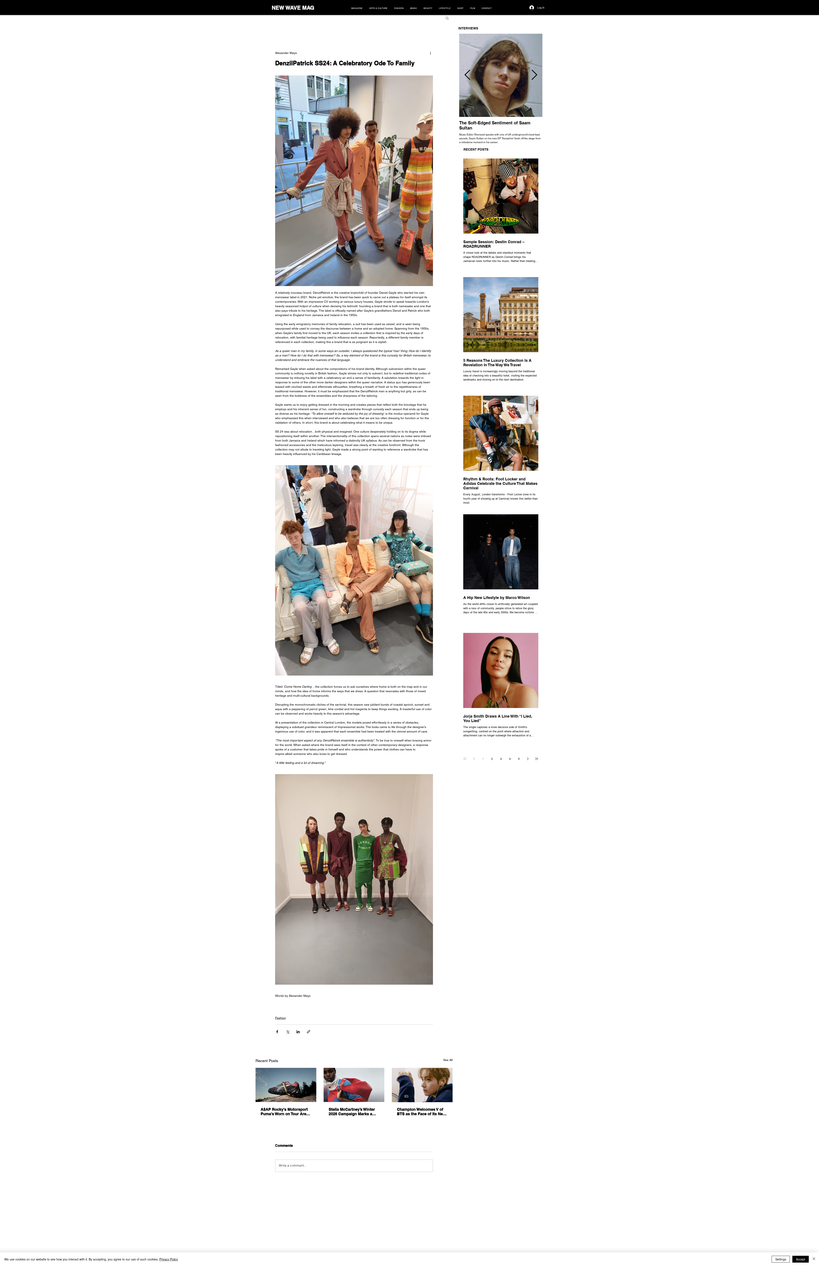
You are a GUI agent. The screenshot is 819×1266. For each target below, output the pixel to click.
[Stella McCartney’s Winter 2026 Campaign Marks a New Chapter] (354, 1085)
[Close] (813, 1259)
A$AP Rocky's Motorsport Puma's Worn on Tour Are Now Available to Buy (284, 1111)
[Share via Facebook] (277, 1032)
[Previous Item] (467, 75)
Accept (800, 1259)
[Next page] (527, 759)
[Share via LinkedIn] (298, 1032)
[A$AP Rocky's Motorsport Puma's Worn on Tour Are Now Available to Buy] (286, 1085)
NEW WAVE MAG (293, 7)
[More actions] (430, 52)
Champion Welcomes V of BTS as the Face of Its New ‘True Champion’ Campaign (421, 1111)
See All (448, 1060)
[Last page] (536, 759)
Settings (780, 1259)
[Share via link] (308, 1032)
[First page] (465, 759)
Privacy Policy (168, 1259)
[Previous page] (474, 759)
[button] (447, 18)
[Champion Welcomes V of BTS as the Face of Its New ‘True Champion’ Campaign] (422, 1085)
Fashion (280, 1018)
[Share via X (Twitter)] (288, 1032)
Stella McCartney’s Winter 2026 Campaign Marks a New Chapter (352, 1111)
